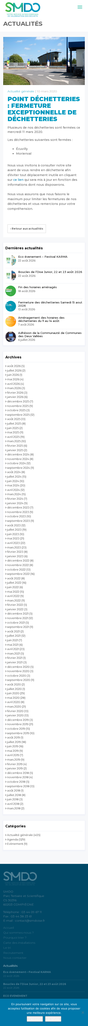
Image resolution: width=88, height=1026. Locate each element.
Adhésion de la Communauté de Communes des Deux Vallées (50, 334)
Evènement (15, 843)
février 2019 (15, 764)
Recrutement (13, 953)
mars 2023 (14, 547)
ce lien (18, 180)
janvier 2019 (15, 768)
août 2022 (14, 578)
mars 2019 (13, 759)
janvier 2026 (15, 397)
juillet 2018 (14, 795)
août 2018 (13, 790)
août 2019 (13, 737)
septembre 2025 (18, 414)
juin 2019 (12, 746)
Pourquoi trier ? (14, 937)
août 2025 (14, 419)
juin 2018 (13, 799)
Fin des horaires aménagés (37, 287)
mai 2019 (13, 750)
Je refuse (53, 1019)
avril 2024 (13, 490)
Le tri (7, 948)
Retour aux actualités (27, 228)
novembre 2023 (18, 512)
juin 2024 (13, 481)
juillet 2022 (14, 582)
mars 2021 (13, 653)
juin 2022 (13, 587)
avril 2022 (13, 596)
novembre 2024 (18, 459)
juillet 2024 (14, 476)
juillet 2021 (14, 635)
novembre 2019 (17, 724)
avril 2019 (13, 755)
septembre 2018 (18, 786)
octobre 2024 (16, 463)
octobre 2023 (16, 516)
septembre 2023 (18, 520)
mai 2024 (13, 485)
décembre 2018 (18, 773)
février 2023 (15, 551)
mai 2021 (13, 644)
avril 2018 (13, 803)
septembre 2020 (18, 680)
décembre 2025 (18, 401)
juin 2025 (13, 428)
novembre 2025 (18, 406)
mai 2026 (13, 379)
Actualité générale (20, 91)
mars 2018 (14, 808)
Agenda (12, 839)
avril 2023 (13, 543)
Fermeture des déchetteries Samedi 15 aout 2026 (50, 304)
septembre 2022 (18, 573)
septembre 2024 (18, 467)
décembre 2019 (18, 720)
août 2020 (14, 684)
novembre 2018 (18, 777)
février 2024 (15, 498)
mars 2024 (14, 494)
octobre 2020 (16, 675)
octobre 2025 (16, 410)
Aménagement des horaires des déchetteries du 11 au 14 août (41, 319)
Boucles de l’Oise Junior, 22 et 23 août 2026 (50, 271)
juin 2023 (13, 534)
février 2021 (14, 657)
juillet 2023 (14, 529)
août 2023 (14, 525)
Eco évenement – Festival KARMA (42, 256)
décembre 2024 (18, 454)
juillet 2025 (14, 423)
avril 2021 (13, 649)
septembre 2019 (18, 733)
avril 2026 (13, 383)
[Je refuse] (83, 1012)
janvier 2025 (15, 450)
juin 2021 (12, 640)
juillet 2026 (14, 370)
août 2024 (14, 472)
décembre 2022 (18, 560)
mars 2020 (14, 706)
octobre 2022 (16, 569)
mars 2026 (14, 388)
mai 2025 (13, 432)
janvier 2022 (15, 609)
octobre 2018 (16, 781)
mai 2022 (13, 591)
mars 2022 (14, 600)
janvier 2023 (15, 556)
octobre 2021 (16, 622)
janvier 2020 (15, 715)
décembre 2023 (18, 507)
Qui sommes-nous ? (18, 933)
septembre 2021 (18, 627)
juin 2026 (13, 374)
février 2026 (15, 392)
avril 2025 (13, 436)
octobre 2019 (16, 728)
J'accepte (34, 1019)
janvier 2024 (15, 503)
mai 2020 (13, 697)
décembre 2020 (18, 666)
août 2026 (14, 366)
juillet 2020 (14, 689)
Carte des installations (19, 943)
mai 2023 (13, 538)
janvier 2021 (15, 662)
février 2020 (15, 711)
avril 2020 (13, 702)
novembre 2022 (18, 565)
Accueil (8, 928)
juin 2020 (13, 693)
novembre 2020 (18, 671)
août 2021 (13, 631)
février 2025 (15, 445)
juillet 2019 (14, 742)
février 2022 (15, 604)
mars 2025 (14, 441)
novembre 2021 (17, 618)
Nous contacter (14, 958)
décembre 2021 (18, 613)
